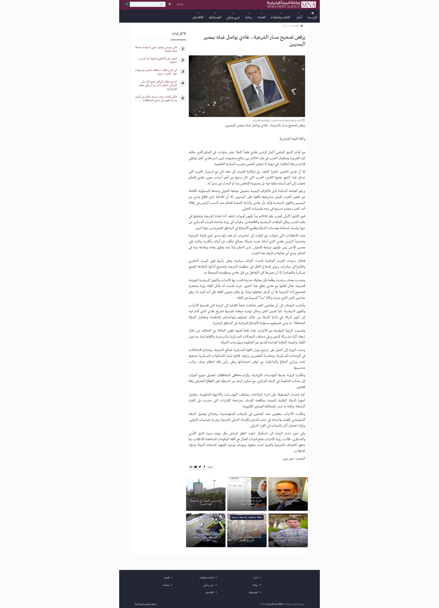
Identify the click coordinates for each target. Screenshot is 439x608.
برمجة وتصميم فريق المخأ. (145, 604)
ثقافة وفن (210, 592)
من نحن (180, 4)
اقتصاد (167, 578)
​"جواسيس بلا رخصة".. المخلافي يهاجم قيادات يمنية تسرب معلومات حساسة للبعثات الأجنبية (288, 499)
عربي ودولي (209, 585)
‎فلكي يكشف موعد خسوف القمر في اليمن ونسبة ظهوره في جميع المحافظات (156, 99)
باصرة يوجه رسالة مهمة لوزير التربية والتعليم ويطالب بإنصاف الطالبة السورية (247, 501)
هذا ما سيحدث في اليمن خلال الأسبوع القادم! (247, 539)
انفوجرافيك (253, 592)
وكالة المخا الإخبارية (274, 604)
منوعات (166, 585)
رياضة (255, 585)
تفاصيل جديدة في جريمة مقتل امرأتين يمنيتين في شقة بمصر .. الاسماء (205, 537)
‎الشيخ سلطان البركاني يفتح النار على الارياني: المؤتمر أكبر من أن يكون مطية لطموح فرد (158, 85)
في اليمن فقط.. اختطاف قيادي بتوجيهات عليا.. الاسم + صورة (288, 539)
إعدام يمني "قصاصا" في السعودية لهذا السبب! (205, 503)
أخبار (255, 578)
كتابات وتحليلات (206, 578)
